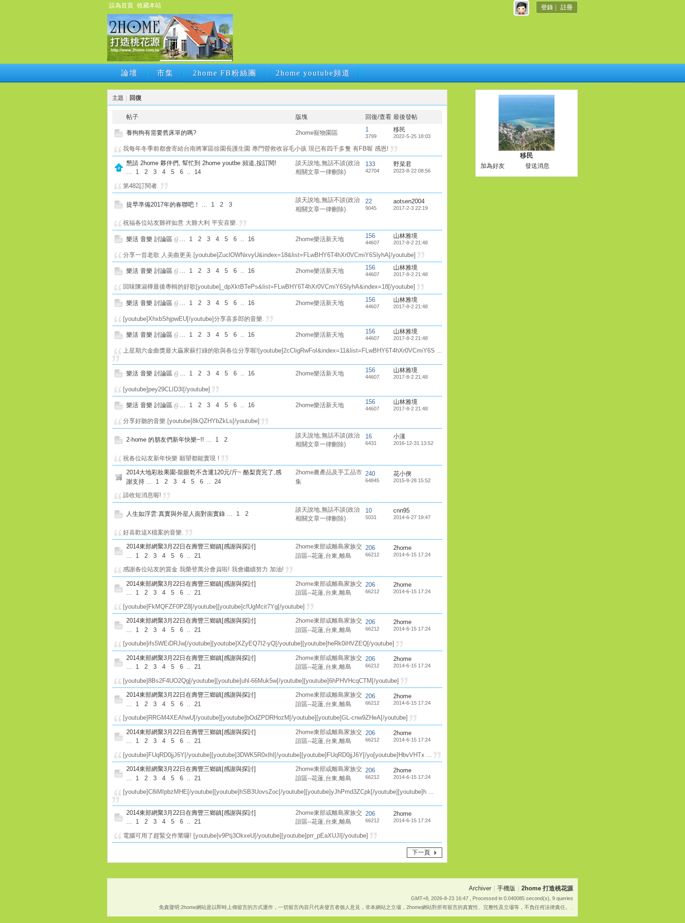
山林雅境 (405, 235)
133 (370, 163)
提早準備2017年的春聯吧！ (163, 204)
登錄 (547, 7)
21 (197, 555)
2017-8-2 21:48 (410, 242)
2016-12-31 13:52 (413, 443)
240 (370, 473)
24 (217, 481)
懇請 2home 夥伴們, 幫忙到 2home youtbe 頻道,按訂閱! (201, 163)
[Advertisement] (404, 41)
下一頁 (421, 852)
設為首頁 (121, 5)
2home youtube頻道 (313, 73)
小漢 (399, 436)
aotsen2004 (409, 201)
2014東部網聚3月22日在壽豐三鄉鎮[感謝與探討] (191, 546)
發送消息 (537, 165)
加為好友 (492, 165)
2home (402, 547)
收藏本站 (149, 5)
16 (251, 239)
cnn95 (401, 510)
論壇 (129, 73)
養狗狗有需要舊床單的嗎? (161, 132)
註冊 (567, 7)
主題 (117, 98)
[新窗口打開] (119, 135)
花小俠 (402, 473)
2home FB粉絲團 (225, 73)
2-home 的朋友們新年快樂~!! (165, 439)
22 (368, 201)
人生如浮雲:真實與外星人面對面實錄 (175, 513)
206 (370, 547)
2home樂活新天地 (319, 239)
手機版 (506, 888)
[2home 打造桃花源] (170, 59)
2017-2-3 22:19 (410, 208)
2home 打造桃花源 (547, 888)
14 (197, 171)
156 (370, 235)
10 (368, 510)
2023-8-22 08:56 (412, 170)
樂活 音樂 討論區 (149, 239)
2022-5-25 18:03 (412, 136)
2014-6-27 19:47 (412, 517)
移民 (399, 129)
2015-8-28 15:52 (412, 480)
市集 (165, 73)
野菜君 (402, 163)
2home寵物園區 (316, 132)
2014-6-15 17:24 (412, 554)
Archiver (480, 888)
